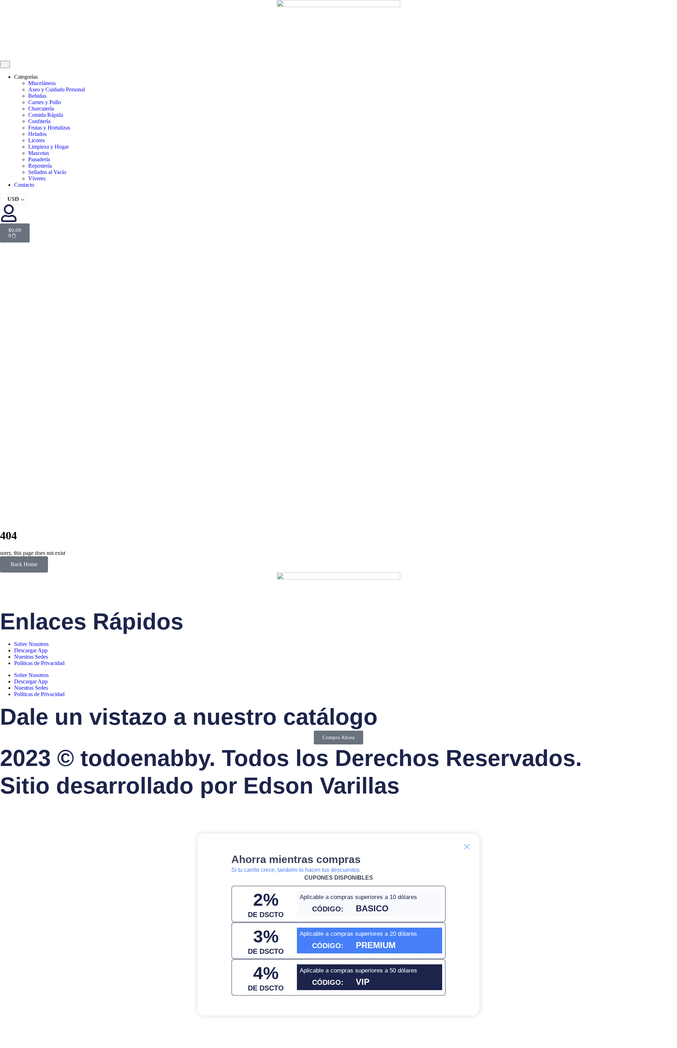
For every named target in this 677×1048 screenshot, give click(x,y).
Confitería (39, 121)
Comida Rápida (45, 115)
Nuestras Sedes (31, 657)
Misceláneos (42, 83)
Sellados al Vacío (47, 172)
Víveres (36, 178)
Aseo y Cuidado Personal (56, 89)
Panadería (39, 159)
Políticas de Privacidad (39, 663)
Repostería (40, 166)
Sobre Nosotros (31, 644)
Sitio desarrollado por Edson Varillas (200, 785)
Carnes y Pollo (44, 102)
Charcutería (41, 109)
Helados (37, 134)
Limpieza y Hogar (48, 147)
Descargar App (31, 650)
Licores (36, 140)
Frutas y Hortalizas (49, 128)
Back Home (24, 564)
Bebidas (37, 96)
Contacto (24, 185)
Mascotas (38, 153)
